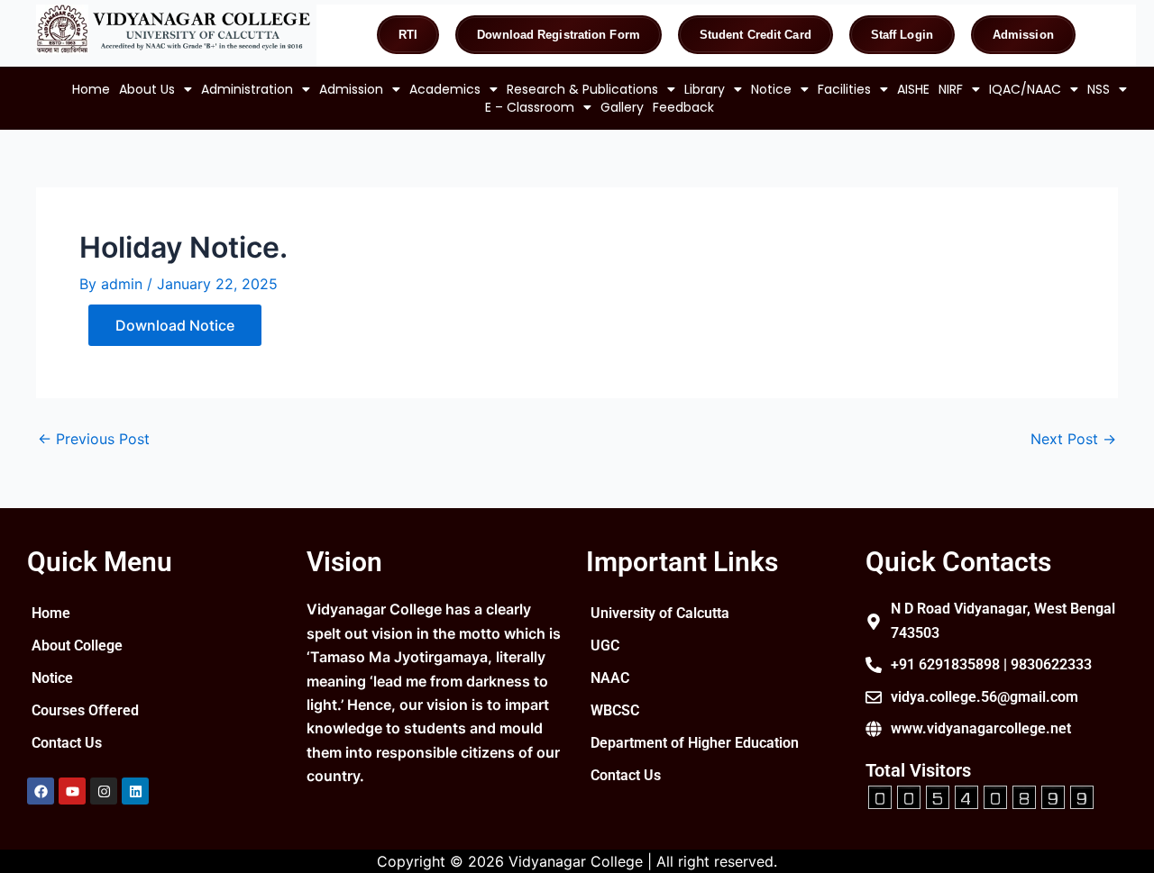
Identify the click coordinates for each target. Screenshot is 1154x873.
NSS (1098, 89)
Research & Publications (582, 89)
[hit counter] (981, 796)
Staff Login (902, 34)
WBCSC (615, 710)
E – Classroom (529, 107)
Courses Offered (85, 710)
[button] (155, 89)
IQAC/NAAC (1025, 89)
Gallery (622, 107)
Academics (445, 89)
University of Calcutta (660, 613)
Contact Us (67, 742)
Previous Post (94, 439)
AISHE (913, 89)
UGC (605, 645)
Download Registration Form (558, 34)
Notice (771, 89)
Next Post (1073, 439)
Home (91, 89)
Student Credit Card (755, 34)
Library (704, 89)
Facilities (844, 89)
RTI (407, 34)
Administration (247, 89)
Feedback (683, 107)
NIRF (951, 89)
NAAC (610, 678)
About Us (147, 89)
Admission (1023, 34)
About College (77, 645)
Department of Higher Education (695, 742)
